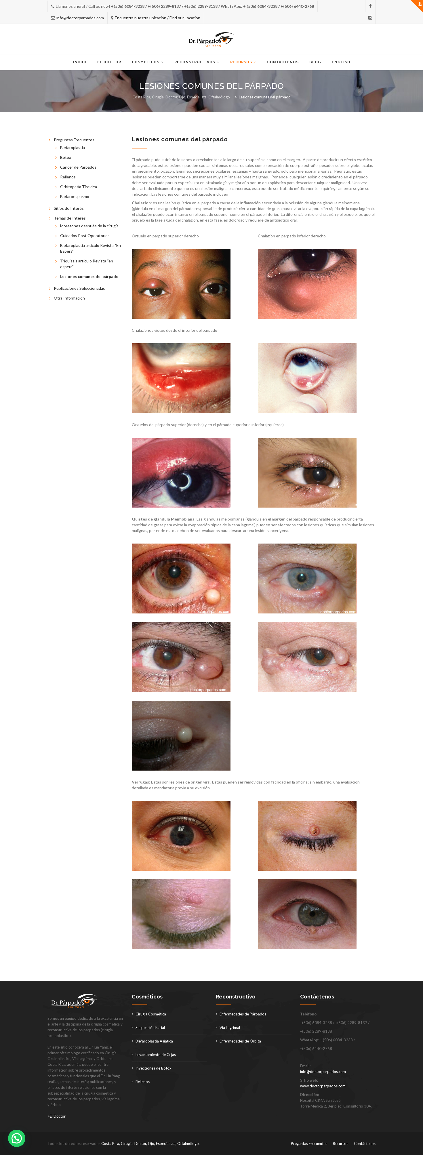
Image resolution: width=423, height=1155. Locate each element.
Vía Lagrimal (230, 1027)
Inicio (80, 62)
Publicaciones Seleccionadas (79, 288)
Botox (65, 157)
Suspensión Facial (150, 1027)
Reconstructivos (194, 62)
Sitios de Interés (69, 208)
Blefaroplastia (72, 147)
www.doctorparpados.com (323, 1086)
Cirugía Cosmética (151, 1014)
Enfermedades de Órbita (240, 1041)
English (341, 62)
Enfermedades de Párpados (243, 1014)
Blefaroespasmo (74, 196)
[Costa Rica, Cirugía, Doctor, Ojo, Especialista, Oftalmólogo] (212, 39)
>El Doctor (56, 1116)
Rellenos (68, 176)
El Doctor (109, 62)
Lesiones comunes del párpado (89, 276)
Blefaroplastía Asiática (154, 1041)
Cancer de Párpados (78, 167)
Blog (315, 62)
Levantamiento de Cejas (156, 1054)
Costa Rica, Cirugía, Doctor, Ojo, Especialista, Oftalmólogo (150, 1143)
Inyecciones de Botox (154, 1068)
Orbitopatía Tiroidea (78, 186)
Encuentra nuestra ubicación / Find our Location (157, 17)
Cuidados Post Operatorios (85, 235)
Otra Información (69, 298)
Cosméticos (145, 62)
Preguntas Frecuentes (74, 139)
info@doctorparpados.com (80, 17)
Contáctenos (283, 62)
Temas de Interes (70, 218)
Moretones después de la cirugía (89, 225)
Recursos (241, 62)
